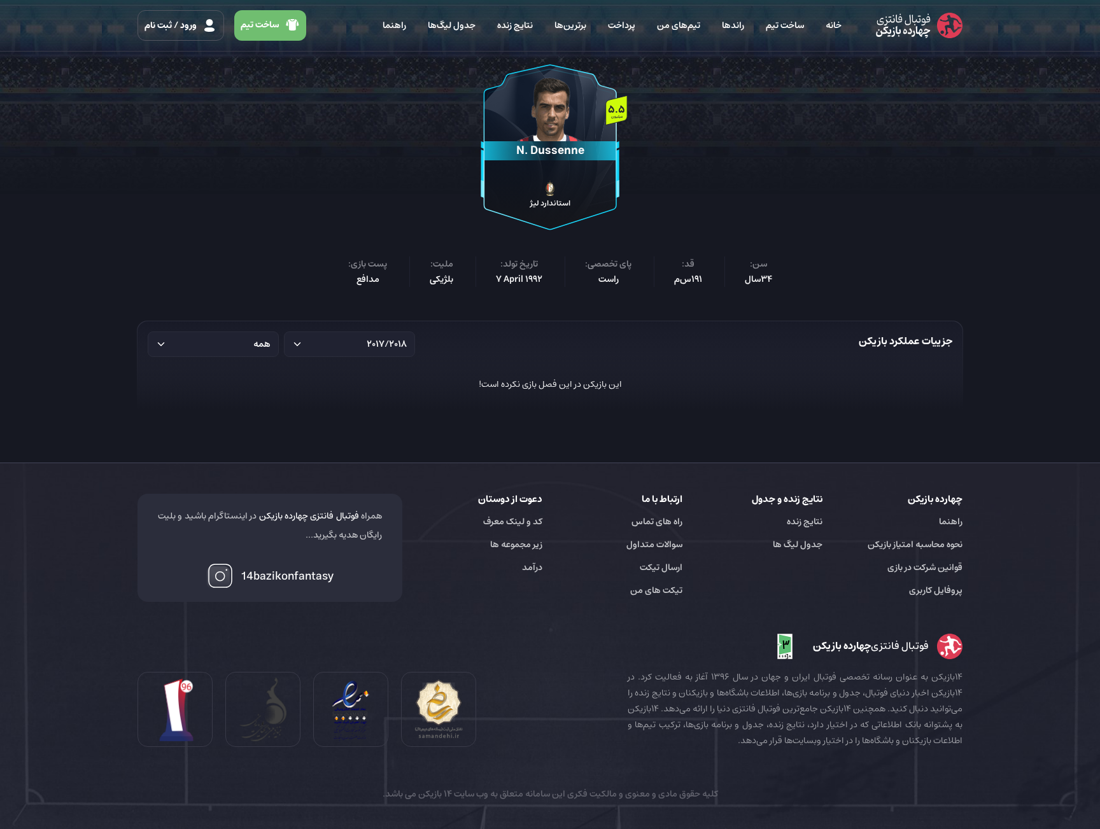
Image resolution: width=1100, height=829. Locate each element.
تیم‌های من (678, 25)
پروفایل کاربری (935, 590)
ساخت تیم (785, 25)
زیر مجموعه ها (516, 544)
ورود (172, 25)
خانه (834, 25)
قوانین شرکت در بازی (924, 567)
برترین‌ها (570, 25)
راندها (733, 25)
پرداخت (621, 25)
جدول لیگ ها (797, 544)
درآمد (532, 567)
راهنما (394, 25)
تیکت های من (656, 590)
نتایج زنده (515, 25)
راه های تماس (656, 521)
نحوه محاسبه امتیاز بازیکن (915, 544)
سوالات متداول (654, 544)
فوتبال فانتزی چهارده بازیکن (309, 516)
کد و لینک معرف (512, 521)
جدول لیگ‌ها (452, 25)
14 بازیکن (434, 794)
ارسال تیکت (661, 567)
